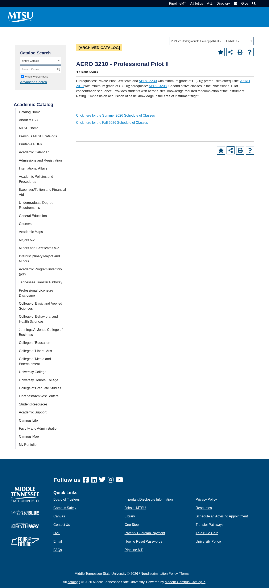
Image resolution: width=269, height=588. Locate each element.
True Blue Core (207, 533)
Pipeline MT (134, 550)
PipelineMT (177, 3)
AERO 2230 (148, 81)
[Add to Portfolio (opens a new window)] (221, 52)
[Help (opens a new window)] (250, 52)
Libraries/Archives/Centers (38, 396)
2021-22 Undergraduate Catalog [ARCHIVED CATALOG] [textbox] (205, 41)
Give (244, 3)
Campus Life (28, 420)
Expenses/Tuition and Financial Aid (42, 192)
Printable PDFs (30, 144)
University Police (208, 541)
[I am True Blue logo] (25, 512)
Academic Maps (31, 232)
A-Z (209, 3)
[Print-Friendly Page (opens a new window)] (240, 52)
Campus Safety (64, 508)
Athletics (196, 3)
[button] (253, 3)
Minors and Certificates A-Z (39, 248)
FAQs (57, 550)
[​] (87, 480)
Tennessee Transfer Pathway (40, 282)
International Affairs (33, 168)
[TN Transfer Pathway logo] (25, 525)
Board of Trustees (66, 499)
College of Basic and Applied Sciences (40, 306)
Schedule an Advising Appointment (222, 516)
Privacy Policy (206, 499)
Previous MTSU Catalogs (38, 136)
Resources (204, 508)
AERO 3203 (158, 86)
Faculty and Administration (38, 428)
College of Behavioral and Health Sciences (38, 319)
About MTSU (28, 120)
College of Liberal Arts (35, 351)
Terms (184, 573)
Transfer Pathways (209, 524)
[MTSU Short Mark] (20, 16)
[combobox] (212, 41)
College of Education (34, 343)
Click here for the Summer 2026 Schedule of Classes (115, 115)
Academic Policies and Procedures (36, 179)
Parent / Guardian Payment (145, 533)
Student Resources (33, 404)
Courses (25, 224)
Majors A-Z (27, 240)
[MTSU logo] (25, 494)
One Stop (132, 524)
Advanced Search (33, 82)
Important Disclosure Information (149, 499)
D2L (56, 533)
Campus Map (29, 436)
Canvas (59, 516)
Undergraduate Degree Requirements (36, 205)
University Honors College (38, 380)
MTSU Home (28, 128)
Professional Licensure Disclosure (36, 293)
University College (32, 372)
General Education (33, 216)
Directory (223, 3)
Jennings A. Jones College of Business (40, 332)
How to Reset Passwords (143, 541)
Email (57, 541)
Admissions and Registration (40, 160)
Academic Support (32, 412)
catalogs (74, 582)
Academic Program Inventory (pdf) (40, 271)
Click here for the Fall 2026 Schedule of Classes (112, 122)
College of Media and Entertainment (35, 361)
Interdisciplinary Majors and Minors (39, 258)
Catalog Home (30, 112)
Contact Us (61, 524)
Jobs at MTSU (135, 508)
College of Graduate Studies (40, 388)
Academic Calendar (34, 152)
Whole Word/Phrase (36, 76)
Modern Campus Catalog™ (185, 582)
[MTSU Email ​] (235, 3)
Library (130, 516)
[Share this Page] (230, 52)
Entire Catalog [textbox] (30, 60)
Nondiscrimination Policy (159, 573)
